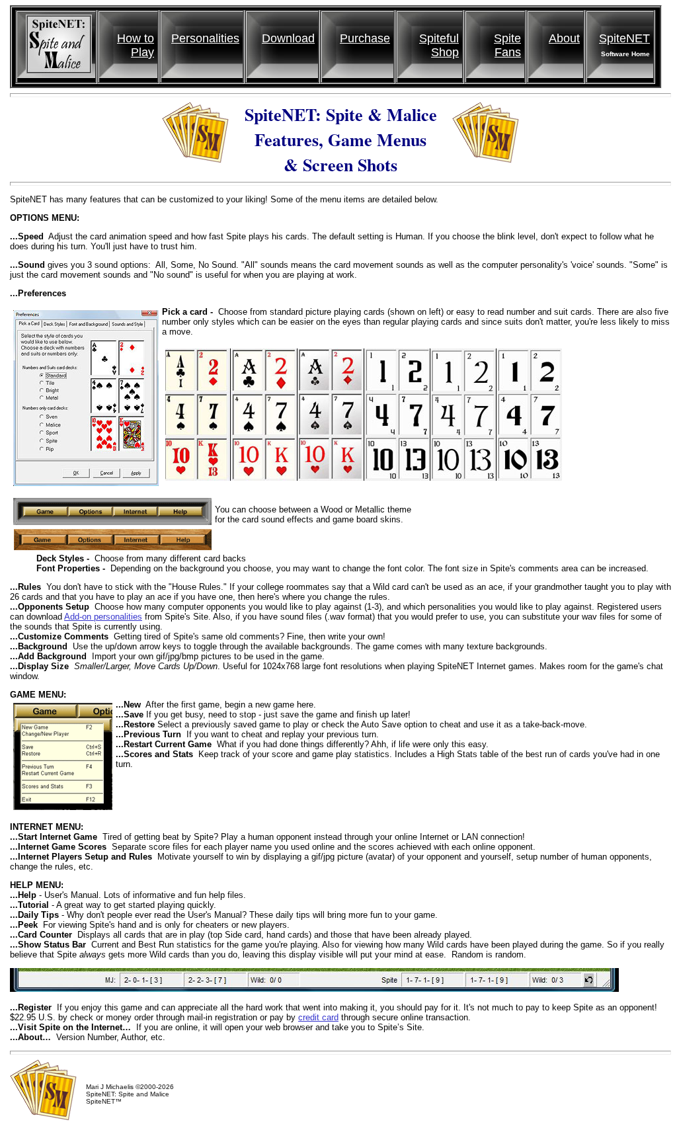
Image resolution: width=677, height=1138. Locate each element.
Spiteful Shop (439, 45)
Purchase (365, 38)
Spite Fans (507, 45)
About (564, 38)
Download (288, 38)
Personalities (205, 38)
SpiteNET (624, 38)
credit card (318, 1017)
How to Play (135, 45)
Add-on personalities (103, 617)
